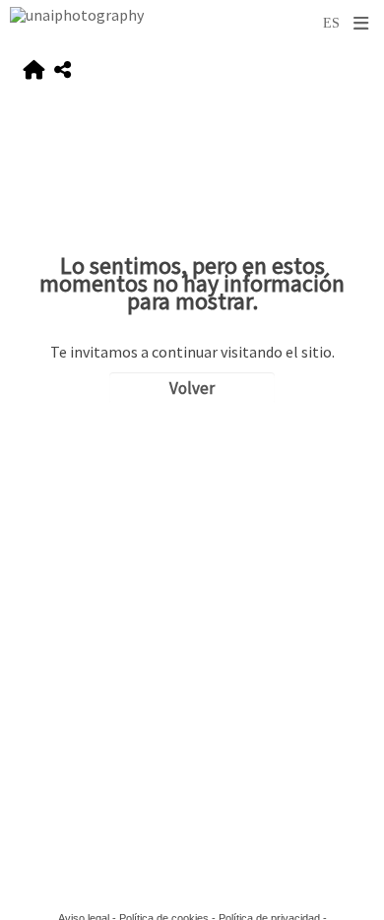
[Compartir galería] (62, 70)
